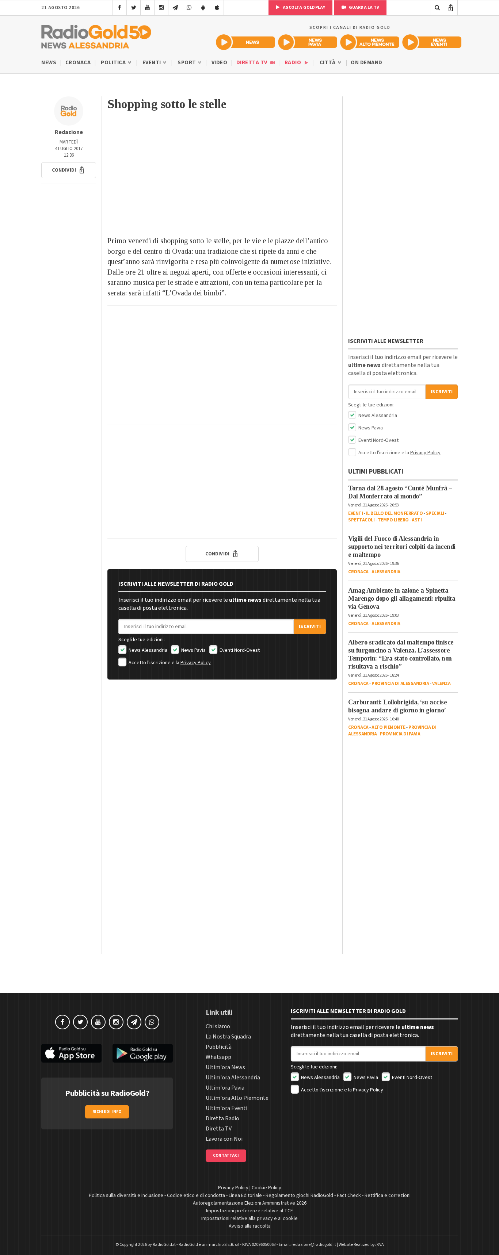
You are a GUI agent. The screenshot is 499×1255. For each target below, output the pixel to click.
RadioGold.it (164, 1244)
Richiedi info (107, 1112)
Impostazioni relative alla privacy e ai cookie (249, 1218)
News (48, 62)
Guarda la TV (363, 7)
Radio (293, 62)
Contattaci (226, 1155)
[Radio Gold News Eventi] (431, 42)
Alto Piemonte (388, 727)
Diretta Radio (222, 1118)
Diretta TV (252, 62)
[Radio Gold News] (245, 42)
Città (328, 62)
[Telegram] (175, 7)
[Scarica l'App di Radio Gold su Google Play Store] (143, 1053)
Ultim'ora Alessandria (233, 1078)
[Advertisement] (222, 177)
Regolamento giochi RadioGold (299, 1195)
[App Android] (203, 7)
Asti (417, 520)
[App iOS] (217, 7)
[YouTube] (147, 7)
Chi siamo (218, 1026)
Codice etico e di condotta (196, 1195)
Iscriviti (310, 626)
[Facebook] (119, 7)
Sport (187, 62)
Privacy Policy (195, 662)
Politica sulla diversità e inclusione (126, 1195)
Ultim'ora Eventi (226, 1108)
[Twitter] (133, 7)
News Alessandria (147, 650)
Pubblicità (219, 1047)
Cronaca (78, 62)
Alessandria (386, 572)
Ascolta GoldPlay (303, 7)
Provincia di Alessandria (400, 683)
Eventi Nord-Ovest (239, 650)
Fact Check (349, 1195)
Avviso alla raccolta (250, 1226)
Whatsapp (218, 1057)
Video (220, 62)
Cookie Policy (266, 1187)
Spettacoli (361, 520)
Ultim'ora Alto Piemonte (237, 1098)
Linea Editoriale (245, 1195)
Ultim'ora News (225, 1067)
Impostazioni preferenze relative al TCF (249, 1210)
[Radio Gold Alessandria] (96, 35)
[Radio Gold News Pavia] (307, 42)
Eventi (152, 62)
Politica (114, 62)
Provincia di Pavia (400, 734)
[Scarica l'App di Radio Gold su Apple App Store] (71, 1053)
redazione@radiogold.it (314, 1244)
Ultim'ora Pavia (225, 1088)
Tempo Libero (393, 520)
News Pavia (193, 650)
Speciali (435, 513)
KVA (380, 1244)
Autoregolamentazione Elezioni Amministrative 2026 (249, 1203)
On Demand (366, 62)
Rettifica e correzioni (388, 1195)
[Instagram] (161, 7)
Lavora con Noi (224, 1139)
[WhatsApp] (189, 7)
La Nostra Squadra (228, 1037)
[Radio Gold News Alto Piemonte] (369, 42)
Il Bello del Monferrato (394, 513)
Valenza (441, 683)
